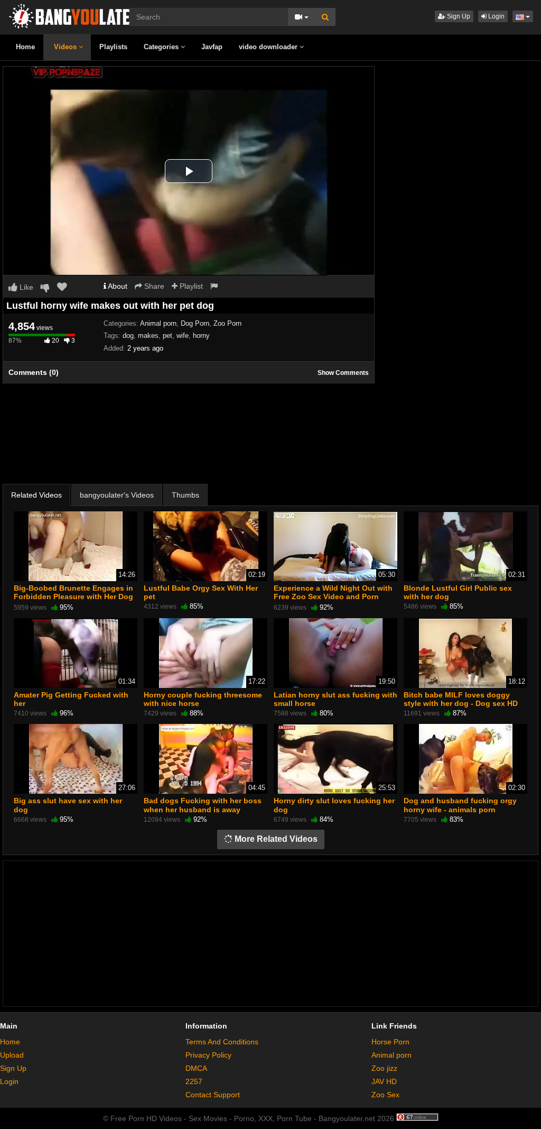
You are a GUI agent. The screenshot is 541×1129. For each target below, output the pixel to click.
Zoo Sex (385, 1094)
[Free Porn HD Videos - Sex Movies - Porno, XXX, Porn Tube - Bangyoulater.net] (74, 15)
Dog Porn (195, 323)
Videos (66, 47)
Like (25, 287)
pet (167, 335)
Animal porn (158, 323)
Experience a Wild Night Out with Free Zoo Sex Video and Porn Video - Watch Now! (333, 596)
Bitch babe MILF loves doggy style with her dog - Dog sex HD (461, 699)
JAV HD (384, 1081)
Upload (12, 1055)
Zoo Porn (227, 323)
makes (148, 335)
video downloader (269, 47)
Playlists (113, 47)
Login (496, 16)
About (116, 286)
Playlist (190, 286)
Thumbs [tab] (185, 495)
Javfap (211, 47)
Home (25, 47)
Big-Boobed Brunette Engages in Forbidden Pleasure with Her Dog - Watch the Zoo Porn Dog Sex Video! (73, 601)
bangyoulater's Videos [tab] (117, 495)
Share (153, 286)
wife (182, 335)
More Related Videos (275, 838)
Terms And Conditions (221, 1042)
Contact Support (212, 1094)
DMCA (196, 1068)
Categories (162, 47)
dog (128, 335)
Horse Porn (390, 1042)
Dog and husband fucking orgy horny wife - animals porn (460, 804)
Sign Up (457, 16)
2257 (193, 1081)
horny (201, 335)
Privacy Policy (208, 1055)
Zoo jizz (384, 1068)
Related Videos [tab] (36, 495)
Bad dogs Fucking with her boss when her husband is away (203, 804)
